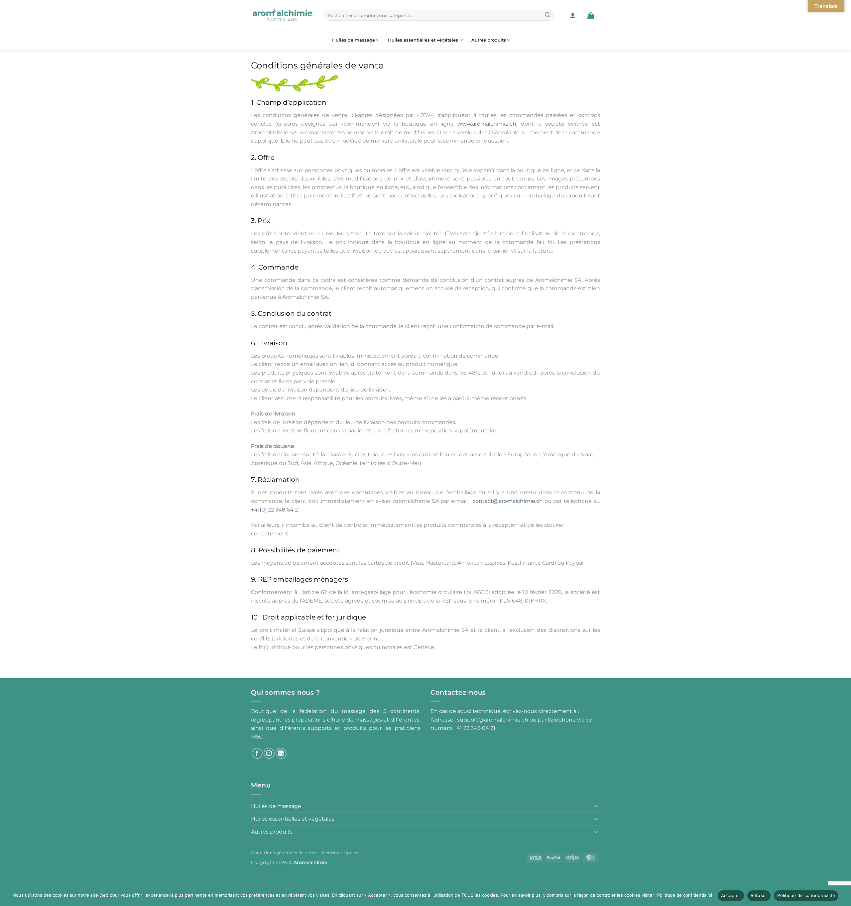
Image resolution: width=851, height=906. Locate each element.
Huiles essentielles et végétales (423, 40)
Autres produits (488, 40)
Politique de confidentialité (806, 895)
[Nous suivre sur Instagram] (269, 753)
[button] (572, 15)
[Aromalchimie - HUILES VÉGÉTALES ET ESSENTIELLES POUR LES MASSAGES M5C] (282, 15)
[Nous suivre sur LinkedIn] (281, 753)
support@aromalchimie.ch (493, 720)
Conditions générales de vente (284, 852)
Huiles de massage (353, 40)
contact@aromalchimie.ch (507, 501)
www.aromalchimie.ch (486, 124)
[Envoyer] (547, 15)
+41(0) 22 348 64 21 (275, 510)
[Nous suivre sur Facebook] (257, 753)
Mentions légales (340, 852)
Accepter (731, 895)
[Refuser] (842, 897)
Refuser (759, 895)
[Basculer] (596, 806)
